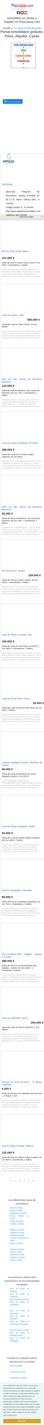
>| (33, 1181)
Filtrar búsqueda (14, 102)
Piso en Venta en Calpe (19, 1330)
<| (11, 1181)
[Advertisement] (18, 80)
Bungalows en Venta (18, 1213)
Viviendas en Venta (17, 1372)
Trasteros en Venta (17, 1257)
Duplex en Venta (16, 1221)
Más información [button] (10, 1415)
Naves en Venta (16, 1243)
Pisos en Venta (16, 1252)
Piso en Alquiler (16, 1366)
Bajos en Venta (16, 1210)
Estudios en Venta (17, 1233)
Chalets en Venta (17, 1224)
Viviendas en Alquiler (18, 1378)
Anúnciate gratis (33, 28)
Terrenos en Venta (17, 1255)
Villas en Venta (16, 1260)
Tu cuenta (18, 28)
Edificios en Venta (17, 1230)
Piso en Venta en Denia (19, 1299)
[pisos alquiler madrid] (22, 7)
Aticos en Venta (16, 1208)
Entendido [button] (22, 1421)
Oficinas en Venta (17, 1249)
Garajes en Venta (17, 1235)
